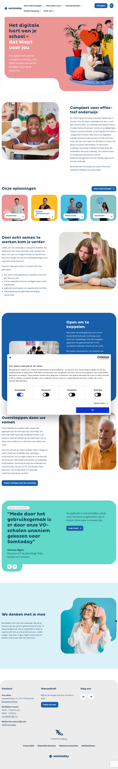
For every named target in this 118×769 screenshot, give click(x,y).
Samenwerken (73, 6)
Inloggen (101, 6)
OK (92, 410)
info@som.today (9, 725)
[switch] (46, 395)
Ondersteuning (31, 11)
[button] (116, 621)
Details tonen (99, 403)
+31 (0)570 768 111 (10, 716)
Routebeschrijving (9, 701)
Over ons (48, 11)
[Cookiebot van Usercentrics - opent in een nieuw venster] (99, 357)
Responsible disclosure (47, 745)
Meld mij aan (49, 705)
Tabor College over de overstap (20, 483)
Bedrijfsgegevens (88, 745)
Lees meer (73, 528)
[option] (59, 536)
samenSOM (9, 294)
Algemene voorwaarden (68, 745)
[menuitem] (33, 5)
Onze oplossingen (32, 6)
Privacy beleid (28, 745)
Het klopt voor (53, 6)
